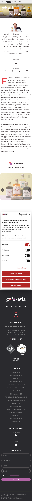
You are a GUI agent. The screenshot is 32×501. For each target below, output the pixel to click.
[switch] (27, 250)
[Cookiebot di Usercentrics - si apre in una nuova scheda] (20, 214)
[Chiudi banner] (29, 214)
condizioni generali (14, 475)
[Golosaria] (8, 10)
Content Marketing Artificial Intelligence (12, 498)
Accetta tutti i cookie (16, 273)
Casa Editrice (14, 1)
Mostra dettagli (22, 268)
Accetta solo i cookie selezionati (16, 279)
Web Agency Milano (12, 497)
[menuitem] (16, 372)
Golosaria (8, 1)
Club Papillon (21, 1)
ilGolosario (4, 1)
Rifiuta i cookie (16, 285)
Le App (25, 1)
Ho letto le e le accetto (14, 475)
